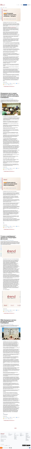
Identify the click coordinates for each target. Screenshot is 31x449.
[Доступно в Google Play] (28, 445)
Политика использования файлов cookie (27, 440)
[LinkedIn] (7, 445)
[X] (3, 445)
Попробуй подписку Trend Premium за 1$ (9, 86)
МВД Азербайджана (5, 414)
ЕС (3, 223)
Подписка (21, 434)
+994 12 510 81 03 (2, 440)
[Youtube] (5, 445)
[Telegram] (6, 445)
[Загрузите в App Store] (24, 445)
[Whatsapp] (1, 445)
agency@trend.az (2, 441)
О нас (14, 434)
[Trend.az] (2, 5)
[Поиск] (17, 4)
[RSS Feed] (9, 445)
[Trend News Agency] (2, 434)
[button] (1, 9)
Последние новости (10, 434)
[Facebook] (2, 445)
